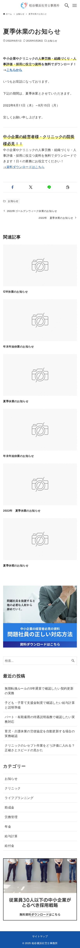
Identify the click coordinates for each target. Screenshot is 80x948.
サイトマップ (40, 936)
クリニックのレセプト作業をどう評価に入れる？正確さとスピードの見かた (40, 747)
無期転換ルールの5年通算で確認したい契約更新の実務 (39, 690)
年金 (8, 826)
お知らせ (52, 40)
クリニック (13, 788)
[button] (12, 187)
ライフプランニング (19, 797)
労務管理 (11, 817)
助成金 (9, 807)
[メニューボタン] (74, 5)
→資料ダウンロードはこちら (23, 166)
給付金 (9, 845)
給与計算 (11, 836)
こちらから (14, 69)
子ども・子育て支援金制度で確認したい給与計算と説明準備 (40, 704)
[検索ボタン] (67, 5)
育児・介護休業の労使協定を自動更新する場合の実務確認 (40, 733)
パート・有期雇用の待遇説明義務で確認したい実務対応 (40, 719)
